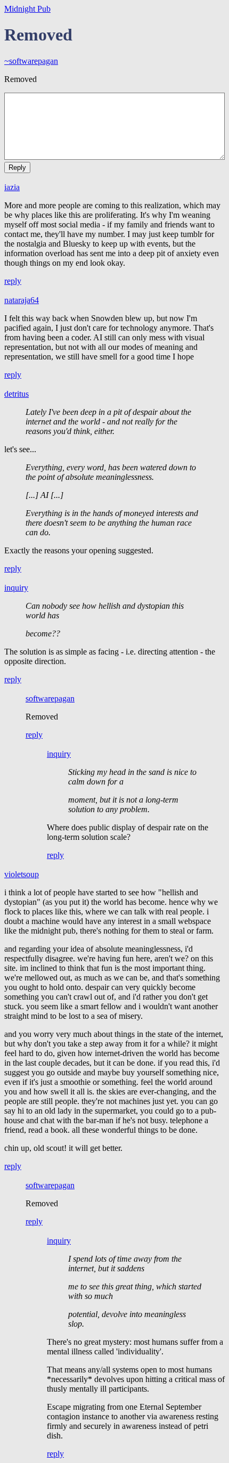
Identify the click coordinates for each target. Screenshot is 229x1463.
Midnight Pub (27, 8)
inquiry (16, 587)
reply (12, 280)
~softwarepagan (31, 61)
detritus (16, 393)
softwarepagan (50, 698)
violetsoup (21, 874)
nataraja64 (21, 300)
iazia (12, 187)
